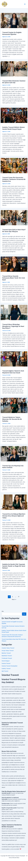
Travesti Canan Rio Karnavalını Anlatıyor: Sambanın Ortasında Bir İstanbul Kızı (14, 179)
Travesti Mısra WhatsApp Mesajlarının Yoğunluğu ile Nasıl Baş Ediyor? (13, 326)
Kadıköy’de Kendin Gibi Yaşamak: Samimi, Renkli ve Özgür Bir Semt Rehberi (13, 566)
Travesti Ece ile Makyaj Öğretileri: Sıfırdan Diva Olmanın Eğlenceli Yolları (13, 515)
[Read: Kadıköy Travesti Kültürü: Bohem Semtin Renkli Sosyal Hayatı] (14, 115)
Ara (3, 611)
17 (18, 596)
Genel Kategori (5, 661)
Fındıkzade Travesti (7, 658)
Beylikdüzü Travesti (7, 655)
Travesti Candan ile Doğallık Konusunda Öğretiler (11, 33)
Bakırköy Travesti (6, 653)
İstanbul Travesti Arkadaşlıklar (9, 666)
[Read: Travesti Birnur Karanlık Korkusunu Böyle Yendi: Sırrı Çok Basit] (14, 264)
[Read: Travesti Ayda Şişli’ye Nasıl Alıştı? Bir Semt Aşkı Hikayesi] (14, 217)
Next (14, 599)
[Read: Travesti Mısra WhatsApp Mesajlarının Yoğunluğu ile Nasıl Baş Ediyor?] (14, 312)
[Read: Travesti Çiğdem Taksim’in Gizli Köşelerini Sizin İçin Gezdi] (14, 359)
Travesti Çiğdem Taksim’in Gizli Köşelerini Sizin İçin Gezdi (13, 372)
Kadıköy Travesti (6, 668)
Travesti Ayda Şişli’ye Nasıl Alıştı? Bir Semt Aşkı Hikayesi (14, 230)
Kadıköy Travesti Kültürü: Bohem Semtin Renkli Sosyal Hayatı (13, 128)
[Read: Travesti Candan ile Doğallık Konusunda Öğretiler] (14, 20)
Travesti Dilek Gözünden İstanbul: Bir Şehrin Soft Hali (14, 82)
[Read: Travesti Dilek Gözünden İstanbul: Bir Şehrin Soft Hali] (14, 68)
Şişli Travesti (5, 671)
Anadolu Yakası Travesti (8, 648)
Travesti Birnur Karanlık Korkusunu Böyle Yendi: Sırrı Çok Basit (13, 278)
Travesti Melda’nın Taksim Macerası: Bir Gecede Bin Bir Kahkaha (12, 419)
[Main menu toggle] (24, 4)
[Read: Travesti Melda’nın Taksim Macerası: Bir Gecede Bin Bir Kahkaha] (14, 405)
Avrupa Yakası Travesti (8, 650)
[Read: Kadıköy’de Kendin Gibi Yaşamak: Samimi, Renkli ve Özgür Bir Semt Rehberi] (14, 552)
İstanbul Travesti (6, 663)
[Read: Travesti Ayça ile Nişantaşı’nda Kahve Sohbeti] (14, 453)
